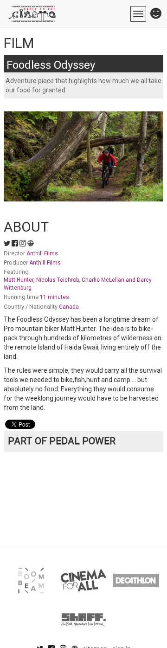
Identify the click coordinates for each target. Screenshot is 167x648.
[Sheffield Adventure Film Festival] (83, 620)
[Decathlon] (136, 580)
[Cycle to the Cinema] (32, 14)
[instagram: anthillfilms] (23, 243)
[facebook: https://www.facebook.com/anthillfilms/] (15, 243)
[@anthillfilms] (8, 243)
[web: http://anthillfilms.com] (30, 243)
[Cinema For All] (83, 580)
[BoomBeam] (31, 580)
